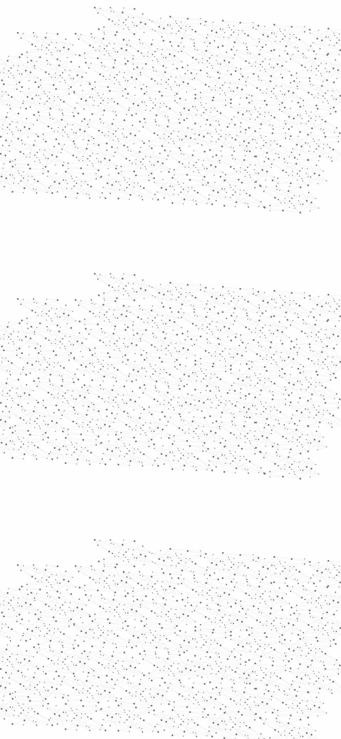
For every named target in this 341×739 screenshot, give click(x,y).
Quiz (57, 250)
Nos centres (206, 11)
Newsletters (159, 63)
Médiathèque (247, 63)
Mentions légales (60, 681)
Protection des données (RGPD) (107, 681)
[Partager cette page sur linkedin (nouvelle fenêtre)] (230, 163)
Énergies (66, 136)
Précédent (124, 648)
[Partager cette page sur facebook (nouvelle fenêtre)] (206, 157)
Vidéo (137, 101)
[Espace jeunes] (98, 48)
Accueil (67, 91)
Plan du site (150, 681)
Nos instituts (180, 11)
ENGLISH (289, 11)
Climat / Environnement (74, 180)
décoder (199, 394)
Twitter (268, 682)
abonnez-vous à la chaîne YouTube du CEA (211, 333)
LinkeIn (286, 682)
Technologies (72, 225)
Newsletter (247, 682)
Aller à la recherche (281, 27)
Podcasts (64, 262)
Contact (222, 63)
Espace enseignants (193, 63)
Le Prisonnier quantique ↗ (70, 302)
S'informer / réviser (106, 69)
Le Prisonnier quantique (319, 62)
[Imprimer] (119, 157)
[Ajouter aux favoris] (146, 157)
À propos (75, 11)
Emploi (229, 11)
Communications (255, 101)
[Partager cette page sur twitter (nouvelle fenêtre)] (149, 163)
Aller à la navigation (251, 27)
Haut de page (328, 637)
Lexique (226, 681)
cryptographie (269, 386)
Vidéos (108, 91)
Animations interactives (67, 108)
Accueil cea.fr (275, 63)
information (172, 394)
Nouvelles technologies (163, 101)
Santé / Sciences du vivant (77, 205)
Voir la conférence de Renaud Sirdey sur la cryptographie (162, 360)
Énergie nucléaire (77, 144)
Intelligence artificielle (200, 101)
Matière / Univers (77, 217)
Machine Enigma (134, 394)
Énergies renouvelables (73, 156)
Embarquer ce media (276, 317)
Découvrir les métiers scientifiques (219, 69)
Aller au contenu (223, 27)
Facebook (262, 682)
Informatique (229, 101)
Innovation (154, 11)
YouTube (280, 682)
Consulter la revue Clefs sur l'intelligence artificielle (158, 365)
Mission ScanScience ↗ (73, 322)
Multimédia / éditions (154, 69)
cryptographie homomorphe (215, 386)
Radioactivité (71, 168)
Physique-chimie (76, 192)
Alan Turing (226, 394)
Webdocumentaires (76, 274)
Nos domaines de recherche (113, 11)
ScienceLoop (69, 286)
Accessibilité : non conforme (190, 681)
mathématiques (160, 386)
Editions (62, 238)
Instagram (274, 682)
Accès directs (253, 11)
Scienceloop (119, 101)
